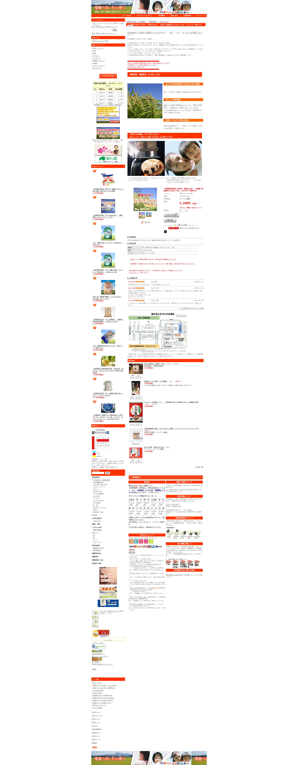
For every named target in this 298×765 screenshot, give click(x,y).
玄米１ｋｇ (96, 722)
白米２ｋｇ (96, 736)
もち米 (94, 515)
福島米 (95, 63)
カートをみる (126, 15)
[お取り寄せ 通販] (100, 636)
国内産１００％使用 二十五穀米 (156, 381)
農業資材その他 (97, 560)
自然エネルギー (113, 611)
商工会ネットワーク (100, 705)
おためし (95, 726)
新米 (94, 51)
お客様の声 (187, 15)
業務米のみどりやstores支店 (103, 698)
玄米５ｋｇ (96, 719)
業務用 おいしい (99, 61)
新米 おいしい (98, 48)
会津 (94, 53)
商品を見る (136, 444)
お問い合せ (174, 15)
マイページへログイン (144, 15)
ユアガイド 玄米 (97, 643)
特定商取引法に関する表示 (174, 575)
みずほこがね (97, 491)
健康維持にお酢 (98, 548)
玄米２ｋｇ (96, 739)
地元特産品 (96, 545)
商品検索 (96, 471)
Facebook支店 (98, 690)
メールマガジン (98, 20)
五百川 (95, 510)
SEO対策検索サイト (98, 654)
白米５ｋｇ (96, 712)
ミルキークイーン (99, 66)
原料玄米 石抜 (98, 512)
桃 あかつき (97, 68)
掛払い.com (142, 597)
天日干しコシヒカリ (100, 507)
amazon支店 (97, 693)
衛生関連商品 (97, 729)
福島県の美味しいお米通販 (136, 22)
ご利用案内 (161, 15)
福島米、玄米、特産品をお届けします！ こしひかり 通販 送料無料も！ (120, 12)
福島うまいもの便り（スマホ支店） (105, 685)
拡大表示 (147, 222)
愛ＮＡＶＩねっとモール (100, 656)
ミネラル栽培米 (98, 494)
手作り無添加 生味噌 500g (155, 364)
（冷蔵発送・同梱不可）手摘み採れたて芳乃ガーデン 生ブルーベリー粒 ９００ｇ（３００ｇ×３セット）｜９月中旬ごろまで (108, 417)
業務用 (94, 743)
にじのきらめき (98, 501)
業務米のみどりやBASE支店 (102, 695)
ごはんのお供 (97, 527)
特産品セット (97, 733)
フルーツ (95, 533)
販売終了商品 (97, 563)
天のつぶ (96, 56)
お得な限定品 (97, 518)
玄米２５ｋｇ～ (97, 716)
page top (200, 467)
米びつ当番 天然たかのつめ (154, 447)
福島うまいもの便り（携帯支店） (104, 688)
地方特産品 (95, 662)
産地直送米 (96, 477)
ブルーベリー (97, 542)
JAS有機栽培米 (98, 482)
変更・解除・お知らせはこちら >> (104, 33)
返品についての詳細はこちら (189, 228)
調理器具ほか (97, 553)
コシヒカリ (97, 58)
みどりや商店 (97, 708)
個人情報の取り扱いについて (183, 554)
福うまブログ (97, 683)
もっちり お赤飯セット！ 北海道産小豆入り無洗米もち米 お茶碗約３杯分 (171, 402)
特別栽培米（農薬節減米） (102, 480)
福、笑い (96, 505)
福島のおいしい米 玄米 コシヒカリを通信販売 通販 (113, 4)
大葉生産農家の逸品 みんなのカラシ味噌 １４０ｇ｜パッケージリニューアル (171, 428)
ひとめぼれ (97, 503)
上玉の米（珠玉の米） (100, 485)
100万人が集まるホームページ (102, 664)
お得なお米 (97, 521)
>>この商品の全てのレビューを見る (192, 308)
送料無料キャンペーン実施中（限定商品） (108, 105)
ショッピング (108, 640)
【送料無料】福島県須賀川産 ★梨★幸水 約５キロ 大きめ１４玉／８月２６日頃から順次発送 (108, 371)
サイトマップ (201, 15)
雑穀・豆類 (96, 524)
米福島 (94, 669)
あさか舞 (96, 496)
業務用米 (95, 556)
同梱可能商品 (97, 530)
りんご (95, 540)
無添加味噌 (97, 550)
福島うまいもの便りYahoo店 (103, 700)
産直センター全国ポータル (102, 703)
